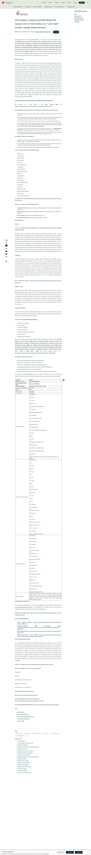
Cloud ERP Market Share (37, 733)
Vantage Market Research (42, 32)
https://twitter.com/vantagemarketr (33, 668)
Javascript (76, 21)
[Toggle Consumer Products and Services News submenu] (23, 6)
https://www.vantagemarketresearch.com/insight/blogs (46, 704)
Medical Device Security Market (24, 766)
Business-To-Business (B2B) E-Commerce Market (28, 747)
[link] (44, 2)
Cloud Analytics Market (22, 745)
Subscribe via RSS (78, 18)
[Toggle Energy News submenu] (32, 6)
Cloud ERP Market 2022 (19, 735)
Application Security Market (23, 762)
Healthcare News (48, 6)
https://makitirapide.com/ (23, 714)
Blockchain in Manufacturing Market (25, 753)
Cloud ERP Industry (27, 733)
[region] (45, 852)
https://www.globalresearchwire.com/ (25, 716)
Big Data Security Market (22, 764)
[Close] (89, 852)
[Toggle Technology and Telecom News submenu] (77, 6)
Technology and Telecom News (71, 6)
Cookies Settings (60, 852)
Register (82, 2)
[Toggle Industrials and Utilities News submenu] (65, 6)
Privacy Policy (46, 853)
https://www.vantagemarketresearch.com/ (28, 695)
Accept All (79, 852)
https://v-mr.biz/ (21, 721)
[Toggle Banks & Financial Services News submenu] (43, 6)
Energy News (28, 6)
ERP (26, 735)
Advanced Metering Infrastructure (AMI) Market (27, 756)
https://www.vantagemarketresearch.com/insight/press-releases (29, 700)
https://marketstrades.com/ (23, 718)
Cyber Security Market (22, 770)
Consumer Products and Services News (18, 6)
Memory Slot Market (21, 758)
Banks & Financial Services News (37, 6)
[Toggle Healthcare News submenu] (53, 6)
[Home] (7, 3)
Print (75, 14)
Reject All (70, 852)
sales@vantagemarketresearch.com (24, 607)
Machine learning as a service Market (25, 751)
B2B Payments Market (22, 749)
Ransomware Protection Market (24, 772)
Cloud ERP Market (29, 53)
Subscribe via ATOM (79, 19)
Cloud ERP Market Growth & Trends (25, 743)
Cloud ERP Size (46, 733)
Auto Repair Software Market (23, 755)
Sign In (75, 2)
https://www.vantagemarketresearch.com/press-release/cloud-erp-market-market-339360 (35, 353)
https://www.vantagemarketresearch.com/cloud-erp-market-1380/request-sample (33, 106)
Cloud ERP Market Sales (55, 733)
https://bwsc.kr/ (21, 712)
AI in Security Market (22, 768)
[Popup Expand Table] (64, 380)
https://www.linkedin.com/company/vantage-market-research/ (39, 664)
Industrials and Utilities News (59, 6)
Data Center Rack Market (23, 760)
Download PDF (77, 16)
